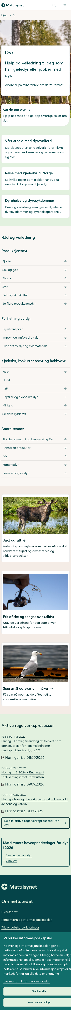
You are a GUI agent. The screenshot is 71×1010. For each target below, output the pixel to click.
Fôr (4, 456)
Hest (5, 372)
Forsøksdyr (10, 465)
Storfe (7, 278)
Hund (6, 380)
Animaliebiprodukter (16, 448)
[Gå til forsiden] (12, 5)
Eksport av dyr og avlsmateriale (24, 346)
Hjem (4, 15)
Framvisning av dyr (15, 473)
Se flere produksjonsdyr (19, 303)
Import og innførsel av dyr (21, 337)
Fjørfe (6, 261)
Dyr (14, 15)
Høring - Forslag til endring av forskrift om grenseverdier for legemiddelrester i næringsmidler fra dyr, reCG (31, 745)
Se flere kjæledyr (14, 414)
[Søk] (54, 5)
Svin (5, 287)
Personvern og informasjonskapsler (26, 920)
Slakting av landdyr (19, 855)
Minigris (7, 405)
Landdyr (11, 861)
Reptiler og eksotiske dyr (20, 397)
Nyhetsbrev (9, 912)
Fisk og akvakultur (15, 295)
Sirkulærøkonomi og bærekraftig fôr (27, 439)
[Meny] (65, 5)
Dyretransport (12, 329)
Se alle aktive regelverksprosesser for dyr (31, 823)
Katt (5, 388)
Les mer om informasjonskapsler (26, 981)
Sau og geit (10, 270)
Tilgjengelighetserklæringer (20, 927)
